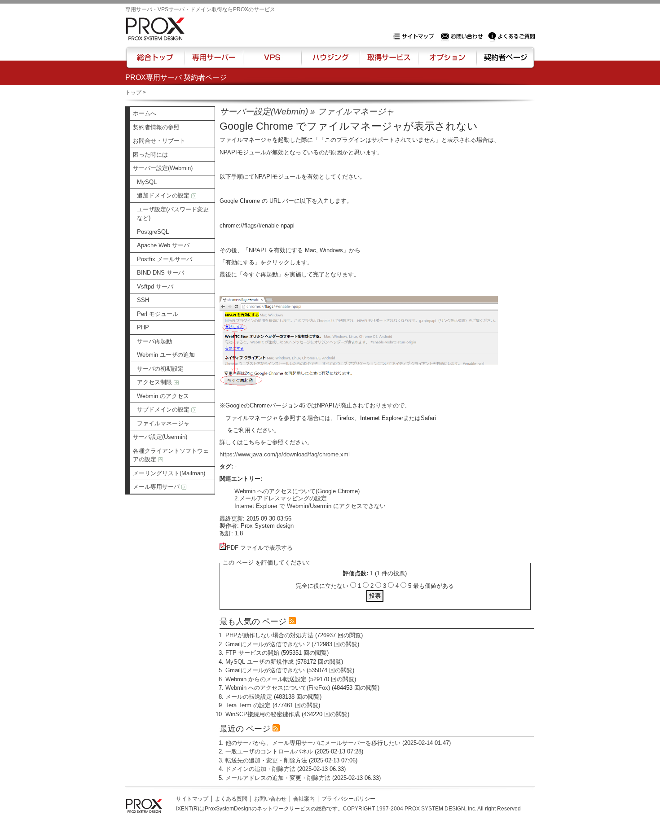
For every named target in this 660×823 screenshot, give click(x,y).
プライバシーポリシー (348, 799)
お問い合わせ (462, 36)
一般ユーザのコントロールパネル (269, 751)
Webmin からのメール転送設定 (266, 679)
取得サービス (388, 61)
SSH (143, 300)
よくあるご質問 (511, 36)
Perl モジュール (157, 314)
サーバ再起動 (154, 341)
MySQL (147, 182)
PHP (143, 327)
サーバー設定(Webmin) (163, 168)
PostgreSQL (153, 231)
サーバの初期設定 (160, 368)
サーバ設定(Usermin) (160, 436)
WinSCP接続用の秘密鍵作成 (262, 714)
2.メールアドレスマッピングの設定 (280, 498)
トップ (133, 92)
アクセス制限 (155, 382)
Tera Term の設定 (248, 705)
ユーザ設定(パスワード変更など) (173, 214)
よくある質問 (231, 799)
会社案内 (304, 799)
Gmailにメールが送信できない (265, 670)
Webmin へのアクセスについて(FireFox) (277, 687)
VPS (272, 61)
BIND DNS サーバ (160, 272)
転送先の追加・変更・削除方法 (266, 760)
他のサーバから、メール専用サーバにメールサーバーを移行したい (312, 743)
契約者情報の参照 (156, 127)
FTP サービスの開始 (252, 652)
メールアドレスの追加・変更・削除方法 (277, 778)
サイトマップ (415, 36)
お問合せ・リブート (159, 140)
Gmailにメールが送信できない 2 (267, 644)
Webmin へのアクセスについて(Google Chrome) (297, 491)
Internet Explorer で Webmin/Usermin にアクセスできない (310, 506)
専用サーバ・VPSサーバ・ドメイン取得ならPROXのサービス (200, 9)
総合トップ (155, 61)
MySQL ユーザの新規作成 (259, 661)
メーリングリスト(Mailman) (169, 473)
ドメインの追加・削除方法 (260, 769)
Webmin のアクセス (163, 396)
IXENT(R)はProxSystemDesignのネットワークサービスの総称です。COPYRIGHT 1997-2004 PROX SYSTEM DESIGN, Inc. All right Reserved (348, 808)
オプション (447, 61)
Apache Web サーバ (163, 245)
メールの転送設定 (248, 696)
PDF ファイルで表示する (260, 547)
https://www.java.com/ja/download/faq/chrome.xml (285, 454)
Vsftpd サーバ (155, 286)
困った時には (150, 154)
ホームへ (144, 113)
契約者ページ (504, 61)
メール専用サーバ (157, 486)
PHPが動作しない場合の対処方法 (269, 635)
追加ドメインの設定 (164, 195)
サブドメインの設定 (164, 409)
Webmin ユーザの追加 (166, 354)
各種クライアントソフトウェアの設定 (171, 455)
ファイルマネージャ (163, 423)
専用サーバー (213, 61)
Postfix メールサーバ (164, 259)
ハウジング (330, 61)
